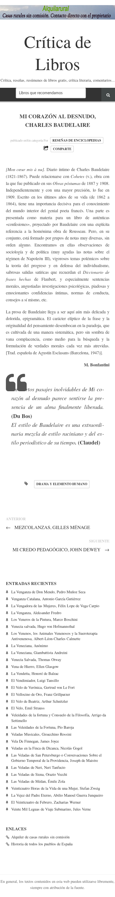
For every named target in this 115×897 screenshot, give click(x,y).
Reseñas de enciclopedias (76, 140)
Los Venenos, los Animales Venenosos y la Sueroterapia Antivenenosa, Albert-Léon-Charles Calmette (54, 636)
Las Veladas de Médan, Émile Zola (38, 781)
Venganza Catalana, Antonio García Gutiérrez (45, 598)
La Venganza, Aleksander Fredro (36, 612)
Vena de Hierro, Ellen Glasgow (35, 666)
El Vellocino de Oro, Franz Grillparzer (40, 694)
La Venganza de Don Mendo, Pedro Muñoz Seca (48, 591)
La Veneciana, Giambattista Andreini (39, 652)
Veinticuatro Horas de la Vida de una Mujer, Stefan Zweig (55, 788)
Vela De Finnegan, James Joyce (35, 741)
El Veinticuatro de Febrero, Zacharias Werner (46, 802)
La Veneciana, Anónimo (29, 645)
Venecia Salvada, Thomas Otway (36, 659)
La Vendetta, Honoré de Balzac (35, 673)
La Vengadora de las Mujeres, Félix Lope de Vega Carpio (55, 605)
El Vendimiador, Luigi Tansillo (35, 680)
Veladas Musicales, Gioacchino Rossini (41, 734)
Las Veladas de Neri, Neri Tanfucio (38, 767)
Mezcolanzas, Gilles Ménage (48, 527)
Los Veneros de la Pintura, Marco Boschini (44, 619)
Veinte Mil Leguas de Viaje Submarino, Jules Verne (51, 809)
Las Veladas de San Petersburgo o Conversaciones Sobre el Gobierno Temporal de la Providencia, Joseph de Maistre (56, 757)
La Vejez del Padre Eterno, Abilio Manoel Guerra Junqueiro (57, 795)
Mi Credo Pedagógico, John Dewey (61, 549)
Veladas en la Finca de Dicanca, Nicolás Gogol (46, 748)
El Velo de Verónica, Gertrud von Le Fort (43, 687)
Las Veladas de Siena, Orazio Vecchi (39, 774)
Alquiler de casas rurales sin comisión (40, 836)
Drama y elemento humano (61, 484)
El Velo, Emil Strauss (28, 707)
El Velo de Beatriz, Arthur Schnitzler (39, 701)
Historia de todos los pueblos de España (41, 843)
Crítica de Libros (57, 52)
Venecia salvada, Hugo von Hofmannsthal (43, 626)
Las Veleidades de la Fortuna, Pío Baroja (42, 727)
